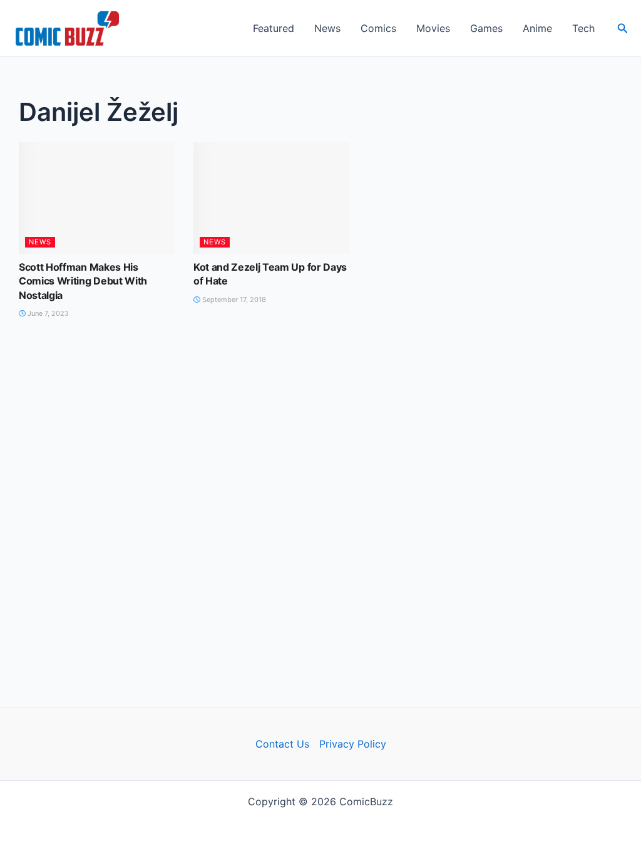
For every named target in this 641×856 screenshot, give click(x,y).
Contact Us (282, 744)
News (327, 28)
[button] (622, 28)
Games (486, 28)
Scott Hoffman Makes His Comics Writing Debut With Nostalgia (83, 281)
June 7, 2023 (47, 313)
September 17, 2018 (233, 299)
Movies (433, 28)
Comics (378, 28)
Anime (537, 28)
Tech (583, 28)
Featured (273, 28)
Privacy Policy (352, 744)
